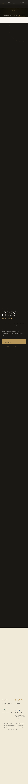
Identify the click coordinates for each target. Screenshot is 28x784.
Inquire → (21, 15)
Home (5, 4)
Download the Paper (10, 346)
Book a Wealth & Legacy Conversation (11, 341)
